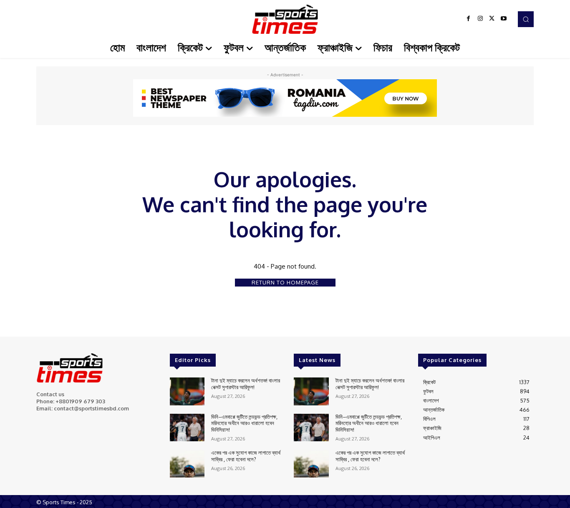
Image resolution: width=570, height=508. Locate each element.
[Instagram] (480, 19)
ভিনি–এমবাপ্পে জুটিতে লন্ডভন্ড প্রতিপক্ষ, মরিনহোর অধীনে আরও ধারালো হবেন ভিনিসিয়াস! (244, 423)
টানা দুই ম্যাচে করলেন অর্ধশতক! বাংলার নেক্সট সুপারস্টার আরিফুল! (245, 383)
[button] (526, 19)
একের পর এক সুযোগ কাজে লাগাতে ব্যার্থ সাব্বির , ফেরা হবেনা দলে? (245, 456)
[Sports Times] (285, 19)
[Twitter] (492, 19)
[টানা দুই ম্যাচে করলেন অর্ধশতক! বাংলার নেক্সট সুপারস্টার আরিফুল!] (187, 391)
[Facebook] (468, 19)
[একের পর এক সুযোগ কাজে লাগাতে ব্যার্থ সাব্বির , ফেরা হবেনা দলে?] (187, 464)
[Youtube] (503, 19)
